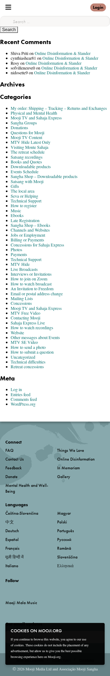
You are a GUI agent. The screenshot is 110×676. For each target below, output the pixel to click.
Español (12, 539)
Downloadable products (31, 166)
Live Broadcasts (24, 269)
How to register (24, 205)
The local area (22, 191)
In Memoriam (68, 468)
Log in (16, 389)
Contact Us (14, 459)
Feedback (13, 468)
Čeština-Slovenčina (21, 513)
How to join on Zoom (29, 278)
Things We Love (70, 450)
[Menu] (8, 7)
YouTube (17, 589)
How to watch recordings (32, 327)
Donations (19, 127)
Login (98, 7)
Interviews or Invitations (31, 274)
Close (97, 630)
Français (12, 548)
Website (17, 332)
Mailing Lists (22, 298)
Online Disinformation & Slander (63, 53)
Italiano (11, 566)
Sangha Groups (24, 122)
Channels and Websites (30, 230)
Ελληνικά (65, 566)
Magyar (64, 513)
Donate (11, 476)
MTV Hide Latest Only (30, 142)
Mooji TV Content (26, 137)
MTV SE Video (24, 342)
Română (64, 548)
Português (65, 531)
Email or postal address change (37, 293)
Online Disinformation (76, 459)
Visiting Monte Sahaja (29, 147)
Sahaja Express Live (28, 323)
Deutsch (12, 531)
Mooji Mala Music (21, 602)
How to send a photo (28, 347)
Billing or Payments (27, 239)
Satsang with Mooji (27, 181)
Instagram (28, 589)
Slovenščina (67, 557)
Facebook (6, 589)
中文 (9, 522)
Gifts (15, 186)
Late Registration (25, 220)
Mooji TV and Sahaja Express (36, 117)
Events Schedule (24, 171)
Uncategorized (23, 357)
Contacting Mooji (25, 317)
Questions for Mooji (27, 132)
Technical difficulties (28, 362)
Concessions (21, 303)
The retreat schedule (28, 152)
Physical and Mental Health (34, 113)
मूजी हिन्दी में (14, 557)
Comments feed (24, 399)
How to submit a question (32, 352)
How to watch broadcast (31, 284)
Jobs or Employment (28, 235)
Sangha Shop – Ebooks (30, 225)
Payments (19, 254)
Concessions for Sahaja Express (37, 245)
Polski (62, 522)
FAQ (9, 450)
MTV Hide (20, 264)
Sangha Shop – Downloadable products (44, 176)
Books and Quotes (26, 161)
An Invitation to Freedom (32, 288)
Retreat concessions (27, 366)
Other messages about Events (35, 337)
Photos (16, 249)
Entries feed (20, 394)
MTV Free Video (25, 313)
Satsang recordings (26, 157)
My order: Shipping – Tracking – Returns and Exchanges (59, 108)
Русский (64, 539)
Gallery (63, 476)
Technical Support (26, 200)
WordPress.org (23, 404)
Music (16, 210)
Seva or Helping (24, 196)
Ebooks (17, 215)
